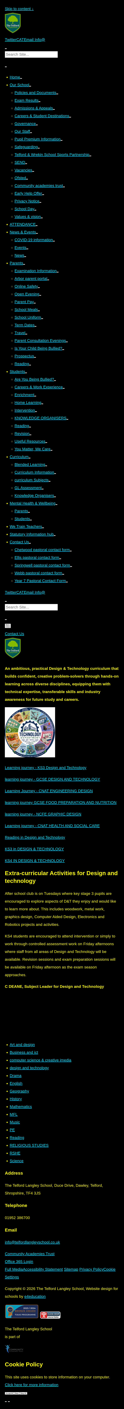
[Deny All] (9, 1401)
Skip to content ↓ (19, 9)
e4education (35, 1296)
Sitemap (71, 1269)
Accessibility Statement (43, 1269)
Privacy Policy (91, 1269)
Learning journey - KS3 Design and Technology (45, 767)
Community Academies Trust (29, 1254)
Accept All (9, 1393)
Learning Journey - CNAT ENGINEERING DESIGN (49, 791)
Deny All (23, 1393)
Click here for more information (31, 1385)
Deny (17, 1393)
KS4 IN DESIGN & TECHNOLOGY (35, 860)
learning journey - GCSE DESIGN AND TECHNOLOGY (52, 779)
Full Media (14, 1269)
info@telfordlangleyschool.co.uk (32, 1242)
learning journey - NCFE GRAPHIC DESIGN (43, 814)
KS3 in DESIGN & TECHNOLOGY (34, 849)
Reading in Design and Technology (35, 837)
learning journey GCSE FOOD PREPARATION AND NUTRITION (60, 802)
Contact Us (14, 634)
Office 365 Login (19, 1261)
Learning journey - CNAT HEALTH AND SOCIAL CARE (52, 826)
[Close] (6, 1401)
